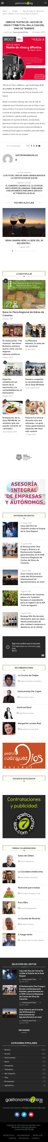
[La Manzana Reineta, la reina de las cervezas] (35, 330)
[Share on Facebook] (31, 146)
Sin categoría (24, 1073)
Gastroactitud (24, 707)
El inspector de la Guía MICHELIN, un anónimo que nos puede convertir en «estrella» (12, 423)
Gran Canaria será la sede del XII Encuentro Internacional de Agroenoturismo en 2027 (32, 578)
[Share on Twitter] (34, 146)
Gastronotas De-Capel (29, 691)
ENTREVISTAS (8, 1135)
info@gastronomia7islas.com (33, 1108)
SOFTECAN (28, 1129)
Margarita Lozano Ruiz (29, 723)
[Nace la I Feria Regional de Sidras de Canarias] (24, 294)
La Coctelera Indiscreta (30, 871)
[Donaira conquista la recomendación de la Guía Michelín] (35, 369)
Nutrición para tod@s (29, 887)
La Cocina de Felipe (28, 675)
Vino (24, 1077)
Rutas (24, 1061)
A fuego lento (25, 934)
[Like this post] (29, 146)
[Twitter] (24, 1114)
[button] (5, 230)
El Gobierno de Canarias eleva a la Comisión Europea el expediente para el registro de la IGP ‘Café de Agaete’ (32, 600)
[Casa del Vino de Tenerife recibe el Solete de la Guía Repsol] (10, 529)
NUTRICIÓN (37, 1135)
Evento (15, 11)
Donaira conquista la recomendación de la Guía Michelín (34, 382)
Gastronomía (24, 1057)
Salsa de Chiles (26, 855)
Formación (24, 1065)
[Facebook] (17, 1114)
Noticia (24, 1049)
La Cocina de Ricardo (29, 918)
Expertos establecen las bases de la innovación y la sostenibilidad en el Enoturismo (12, 386)
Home (5, 11)
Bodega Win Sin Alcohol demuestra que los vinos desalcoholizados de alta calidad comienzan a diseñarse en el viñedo (32, 621)
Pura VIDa (23, 902)
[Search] (45, 3)
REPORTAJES (24, 1138)
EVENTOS (36, 1138)
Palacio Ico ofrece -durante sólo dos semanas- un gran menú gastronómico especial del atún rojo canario (35, 424)
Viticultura (24, 1069)
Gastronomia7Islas (20, 32)
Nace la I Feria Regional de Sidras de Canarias (23, 314)
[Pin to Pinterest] (36, 146)
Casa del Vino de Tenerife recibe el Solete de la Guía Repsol (32, 528)
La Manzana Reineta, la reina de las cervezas (35, 343)
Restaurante (24, 1081)
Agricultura (24, 1085)
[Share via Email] (39, 146)
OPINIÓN (12, 1138)
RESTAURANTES (23, 1135)
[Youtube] (31, 1114)
